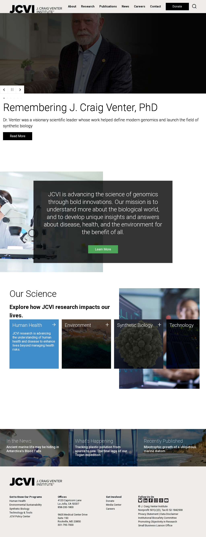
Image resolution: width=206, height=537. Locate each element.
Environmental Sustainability (25, 504)
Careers (139, 6)
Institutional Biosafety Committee (157, 517)
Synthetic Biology (19, 508)
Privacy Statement (148, 513)
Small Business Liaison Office (155, 525)
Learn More (18, 130)
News (125, 6)
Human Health (17, 500)
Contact (155, 6)
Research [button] (88, 6)
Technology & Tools (20, 512)
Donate (177, 6)
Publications (108, 6)
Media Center (113, 504)
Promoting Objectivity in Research (157, 521)
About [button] (72, 6)
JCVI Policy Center (19, 516)
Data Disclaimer (169, 513)
